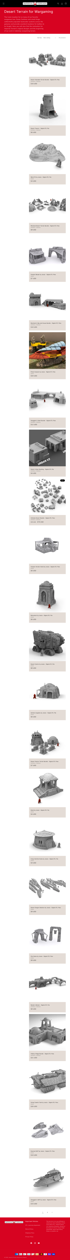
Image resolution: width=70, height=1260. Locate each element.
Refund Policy (29, 1229)
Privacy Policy (29, 1237)
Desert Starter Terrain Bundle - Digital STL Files (44, 761)
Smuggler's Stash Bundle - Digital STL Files (43, 420)
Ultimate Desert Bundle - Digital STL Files (43, 518)
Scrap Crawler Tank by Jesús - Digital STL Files (44, 1102)
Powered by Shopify (22, 1257)
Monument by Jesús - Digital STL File (42, 615)
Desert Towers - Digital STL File (40, 128)
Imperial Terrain (12, 1257)
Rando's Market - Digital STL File (40, 1005)
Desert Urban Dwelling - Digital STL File (42, 469)
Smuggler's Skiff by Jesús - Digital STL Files (43, 1199)
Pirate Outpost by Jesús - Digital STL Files (43, 372)
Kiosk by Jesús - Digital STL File (40, 810)
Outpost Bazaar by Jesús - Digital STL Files (43, 274)
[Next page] (52, 1212)
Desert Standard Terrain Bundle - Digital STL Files (45, 79)
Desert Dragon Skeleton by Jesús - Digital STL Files (46, 907)
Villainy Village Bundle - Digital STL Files (42, 1053)
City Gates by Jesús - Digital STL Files (42, 956)
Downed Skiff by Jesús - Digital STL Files (43, 1151)
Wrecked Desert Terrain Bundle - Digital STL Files (45, 225)
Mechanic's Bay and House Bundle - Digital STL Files (46, 323)
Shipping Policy (29, 1233)
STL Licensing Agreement (32, 1225)
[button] (3, 3)
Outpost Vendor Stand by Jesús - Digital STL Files (45, 566)
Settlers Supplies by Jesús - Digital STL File (43, 713)
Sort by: (39, 38)
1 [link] (42, 1212)
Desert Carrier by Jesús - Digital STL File (42, 664)
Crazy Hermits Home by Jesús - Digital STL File (44, 859)
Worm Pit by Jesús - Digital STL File (41, 177)
